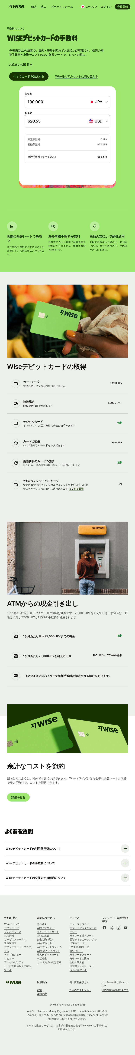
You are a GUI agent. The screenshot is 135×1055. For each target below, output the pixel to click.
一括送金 (42, 958)
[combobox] (98, 102)
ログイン (106, 6)
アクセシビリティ (14, 962)
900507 (101, 1011)
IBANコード (76, 950)
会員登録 (122, 6)
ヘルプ (93, 6)
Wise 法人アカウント (48, 950)
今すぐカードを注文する (29, 76)
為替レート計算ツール (82, 935)
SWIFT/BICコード (79, 946)
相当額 (28, 112)
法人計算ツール (78, 969)
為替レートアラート (81, 954)
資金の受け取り (45, 939)
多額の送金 (43, 935)
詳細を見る (18, 797)
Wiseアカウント (45, 927)
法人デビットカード (48, 954)
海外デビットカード (48, 931)
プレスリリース (12, 931)
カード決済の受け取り (49, 962)
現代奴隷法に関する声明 (115, 989)
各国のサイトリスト (80, 989)
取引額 (28, 93)
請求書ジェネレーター (82, 966)
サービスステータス (15, 939)
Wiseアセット (44, 943)
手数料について (15, 28)
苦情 (39, 989)
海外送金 (42, 924)
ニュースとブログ (79, 924)
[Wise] (13, 983)
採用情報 (9, 935)
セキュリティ (11, 927)
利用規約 (42, 982)
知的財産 (42, 993)
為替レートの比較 (79, 958)
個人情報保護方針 (79, 982)
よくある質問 (76, 488)
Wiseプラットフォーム (49, 946)
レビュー (9, 958)
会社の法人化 (77, 962)
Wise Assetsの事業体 (92, 1025)
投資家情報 (10, 943)
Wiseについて (11, 924)
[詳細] (9, 241)
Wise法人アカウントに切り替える (76, 76)
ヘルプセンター (12, 954)
